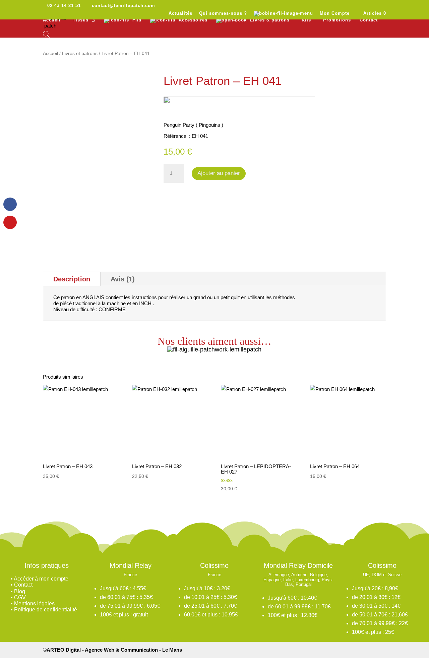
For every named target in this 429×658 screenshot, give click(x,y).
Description (71, 279)
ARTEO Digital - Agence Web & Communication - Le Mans (114, 650)
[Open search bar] (46, 34)
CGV (20, 597)
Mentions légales (34, 603)
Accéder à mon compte (41, 579)
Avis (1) (123, 279)
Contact (369, 20)
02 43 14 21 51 (64, 5)
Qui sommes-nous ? (223, 13)
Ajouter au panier (218, 173)
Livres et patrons (80, 53)
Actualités (180, 13)
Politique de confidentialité (45, 609)
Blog (19, 591)
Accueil (52, 20)
